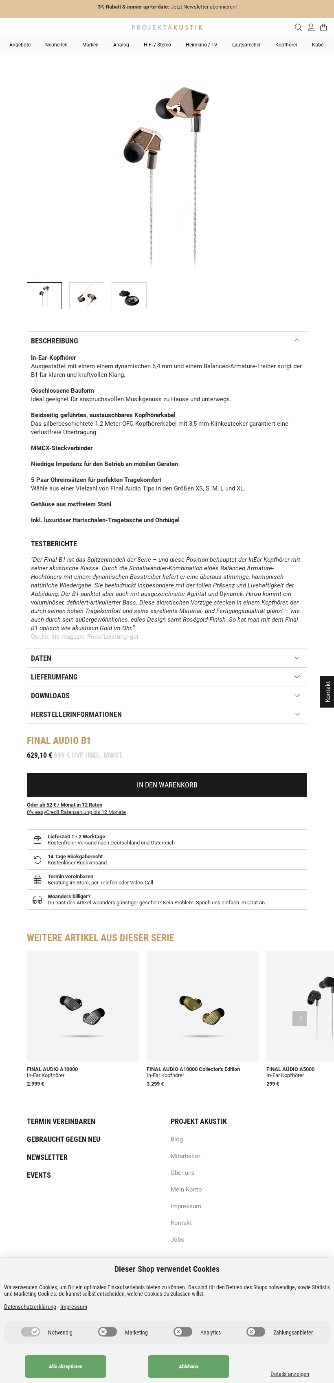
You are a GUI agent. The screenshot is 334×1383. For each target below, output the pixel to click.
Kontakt (181, 1223)
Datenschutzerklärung (30, 1306)
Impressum (186, 1206)
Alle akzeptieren (65, 1366)
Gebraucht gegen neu (63, 1139)
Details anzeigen (289, 1374)
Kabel (318, 45)
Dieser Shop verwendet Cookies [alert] (167, 1269)
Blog (177, 1139)
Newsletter (47, 1157)
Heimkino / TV (202, 45)
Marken (90, 45)
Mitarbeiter (185, 1156)
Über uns (183, 1172)
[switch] (30, 1332)
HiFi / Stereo (157, 45)
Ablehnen (188, 1366)
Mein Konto (186, 1189)
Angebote (20, 45)
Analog (121, 45)
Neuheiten (56, 45)
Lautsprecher (246, 45)
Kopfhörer (286, 45)
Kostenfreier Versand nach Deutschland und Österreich (111, 843)
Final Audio (53, 740)
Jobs (177, 1239)
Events (39, 1175)
